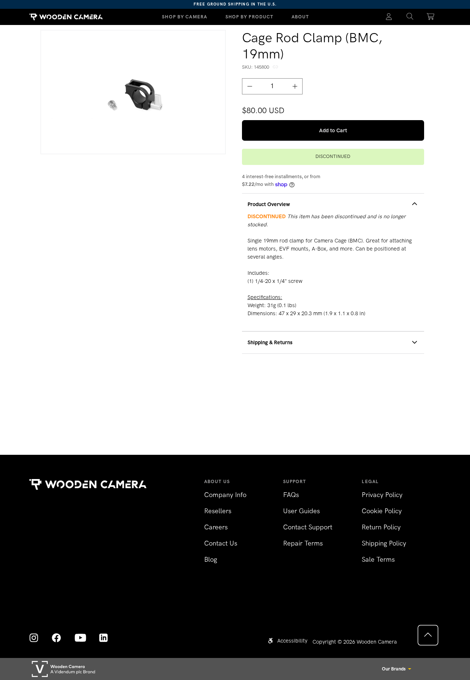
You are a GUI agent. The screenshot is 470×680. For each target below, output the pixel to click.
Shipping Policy (384, 543)
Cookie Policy (382, 511)
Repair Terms (303, 543)
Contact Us (220, 543)
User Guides (301, 511)
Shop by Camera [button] (184, 16)
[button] (410, 17)
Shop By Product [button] (249, 16)
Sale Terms (378, 559)
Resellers (217, 511)
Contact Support (307, 527)
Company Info (225, 495)
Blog (210, 559)
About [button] (300, 16)
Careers (216, 527)
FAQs (291, 495)
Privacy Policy (382, 495)
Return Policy (381, 527)
